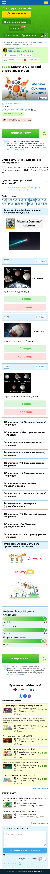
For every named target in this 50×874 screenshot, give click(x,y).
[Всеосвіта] (4, 2)
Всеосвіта (6, 42)
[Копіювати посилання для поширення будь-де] (20, 696)
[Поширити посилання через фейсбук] (25, 696)
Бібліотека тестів (20, 42)
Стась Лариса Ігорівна (20, 51)
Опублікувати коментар (25, 850)
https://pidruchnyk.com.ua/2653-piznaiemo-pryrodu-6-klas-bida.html (24, 189)
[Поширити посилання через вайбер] (29, 696)
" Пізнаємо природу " (39, 42)
